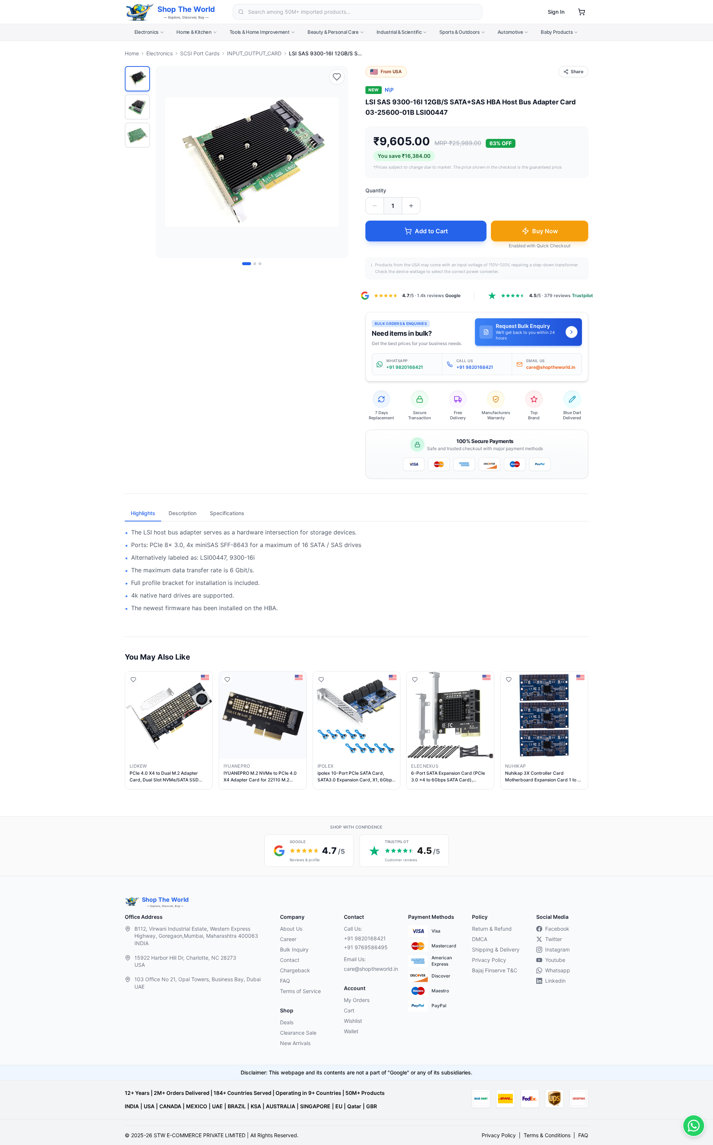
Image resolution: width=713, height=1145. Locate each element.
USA (149, 1106)
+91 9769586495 (366, 947)
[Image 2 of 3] (254, 263)
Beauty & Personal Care (333, 32)
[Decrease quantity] (375, 205)
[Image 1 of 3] (246, 263)
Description (182, 513)
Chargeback (295, 970)
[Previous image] (166, 162)
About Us (291, 929)
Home (132, 53)
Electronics (146, 32)
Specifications (227, 513)
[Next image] (337, 162)
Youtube (555, 960)
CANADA (170, 1106)
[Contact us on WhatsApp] (693, 1125)
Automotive (510, 32)
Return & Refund (492, 929)
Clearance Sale (298, 1032)
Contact (289, 960)
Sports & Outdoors (459, 32)
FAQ (285, 981)
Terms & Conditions (547, 1135)
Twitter (553, 939)
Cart (349, 1010)
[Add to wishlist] (336, 76)
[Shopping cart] (581, 12)
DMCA (479, 939)
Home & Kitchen (193, 32)
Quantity (375, 190)
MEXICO (196, 1106)
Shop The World (186, 9)
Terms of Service (300, 991)
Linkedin (555, 981)
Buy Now (545, 231)
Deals (286, 1022)
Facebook (557, 929)
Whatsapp (557, 970)
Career (288, 939)
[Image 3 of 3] (259, 263)
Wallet (351, 1031)
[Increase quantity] (411, 205)
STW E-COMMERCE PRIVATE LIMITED (199, 1135)
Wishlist (353, 1021)
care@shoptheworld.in (370, 969)
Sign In (556, 12)
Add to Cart (431, 231)
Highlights (143, 513)
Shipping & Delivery (496, 949)
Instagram (557, 949)
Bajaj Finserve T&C (494, 970)
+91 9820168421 (365, 938)
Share (577, 71)
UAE (217, 1106)
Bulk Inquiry (294, 949)
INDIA (132, 1106)
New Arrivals (295, 1043)
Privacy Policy (489, 960)
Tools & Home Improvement (259, 32)
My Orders (356, 1000)
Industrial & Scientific (399, 32)
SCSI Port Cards (199, 53)
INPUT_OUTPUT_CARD (254, 53)
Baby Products (557, 32)
